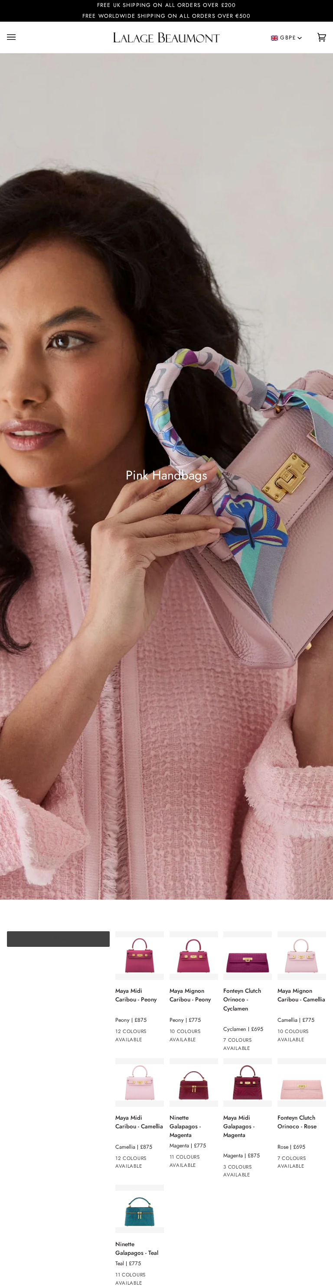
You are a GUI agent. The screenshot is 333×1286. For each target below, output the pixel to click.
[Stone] (175, 1158)
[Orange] (136, 1033)
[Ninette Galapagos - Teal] (139, 1209)
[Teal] (229, 1168)
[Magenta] (260, 1168)
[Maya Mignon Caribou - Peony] (194, 955)
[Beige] (152, 1033)
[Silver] (229, 1041)
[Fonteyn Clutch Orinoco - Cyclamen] (247, 955)
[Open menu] (15, 37)
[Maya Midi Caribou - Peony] (139, 955)
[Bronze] (260, 1041)
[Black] (244, 1041)
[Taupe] (121, 1033)
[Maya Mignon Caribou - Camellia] (302, 955)
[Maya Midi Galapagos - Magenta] (247, 1082)
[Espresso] (244, 1168)
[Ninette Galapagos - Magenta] (194, 1082)
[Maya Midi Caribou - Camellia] (139, 1082)
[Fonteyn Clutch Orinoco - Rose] (302, 1082)
